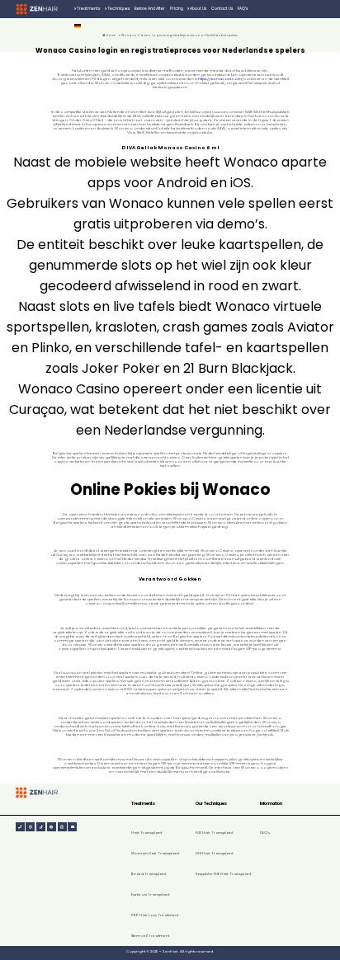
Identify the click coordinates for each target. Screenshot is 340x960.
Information (271, 804)
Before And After (150, 9)
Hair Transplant (146, 833)
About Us (197, 9)
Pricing (176, 9)
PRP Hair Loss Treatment (154, 915)
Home (111, 35)
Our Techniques (211, 804)
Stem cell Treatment (150, 936)
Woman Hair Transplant (155, 853)
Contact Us (222, 9)
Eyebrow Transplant (150, 894)
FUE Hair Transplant (214, 833)
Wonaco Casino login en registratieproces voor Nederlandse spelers (179, 35)
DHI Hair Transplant (214, 853)
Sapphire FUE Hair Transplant (223, 874)
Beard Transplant (148, 874)
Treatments (88, 9)
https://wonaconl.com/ (220, 79)
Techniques (118, 9)
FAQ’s (243, 9)
